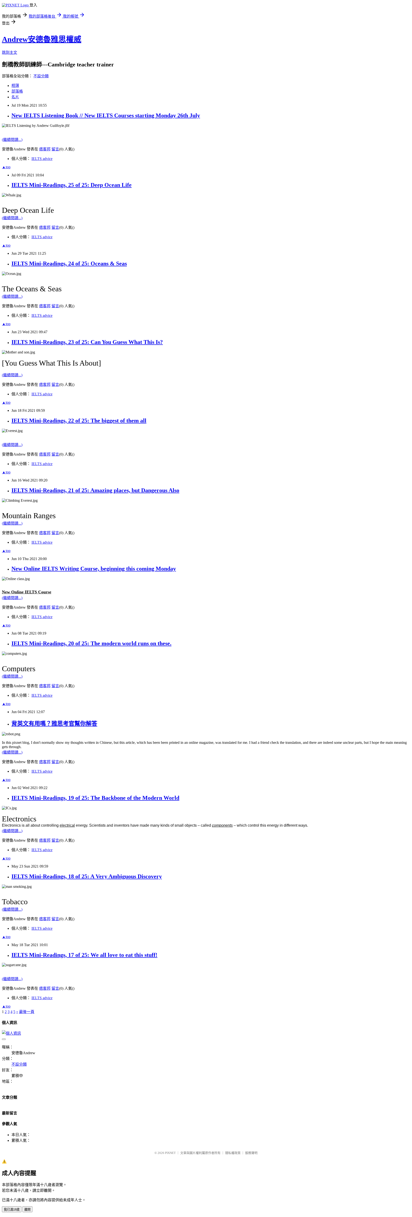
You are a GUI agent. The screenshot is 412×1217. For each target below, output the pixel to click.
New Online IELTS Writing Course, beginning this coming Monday (93, 569)
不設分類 (41, 76)
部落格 (17, 91)
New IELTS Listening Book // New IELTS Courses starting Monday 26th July (105, 115)
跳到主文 (9, 52)
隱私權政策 (233, 1153)
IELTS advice (41, 159)
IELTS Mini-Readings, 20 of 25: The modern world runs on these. (91, 643)
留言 (55, 149)
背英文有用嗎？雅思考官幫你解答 (54, 723)
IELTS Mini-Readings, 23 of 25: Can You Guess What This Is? (87, 342)
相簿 (15, 86)
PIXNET (170, 1153)
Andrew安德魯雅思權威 (41, 39)
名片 (15, 97)
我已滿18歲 (12, 1209)
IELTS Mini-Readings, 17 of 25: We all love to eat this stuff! (84, 955)
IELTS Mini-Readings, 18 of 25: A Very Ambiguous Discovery (86, 876)
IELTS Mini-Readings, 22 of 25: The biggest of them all (78, 420)
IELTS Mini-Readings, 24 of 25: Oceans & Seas (69, 263)
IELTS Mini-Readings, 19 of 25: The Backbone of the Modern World (95, 798)
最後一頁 (26, 1012)
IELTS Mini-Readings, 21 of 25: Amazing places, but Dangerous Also (95, 490)
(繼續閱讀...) (12, 140)
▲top (6, 167)
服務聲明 (251, 1153)
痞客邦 (45, 149)
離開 (27, 1209)
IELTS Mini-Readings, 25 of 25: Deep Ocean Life (71, 185)
